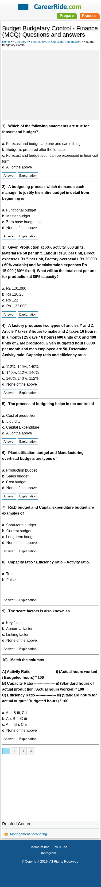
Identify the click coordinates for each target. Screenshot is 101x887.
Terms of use (40, 847)
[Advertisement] (50, 84)
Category (20, 41)
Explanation (28, 175)
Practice (89, 16)
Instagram (48, 853)
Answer (9, 175)
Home (6, 41)
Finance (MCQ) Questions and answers (56, 41)
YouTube (60, 847)
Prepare (67, 16)
